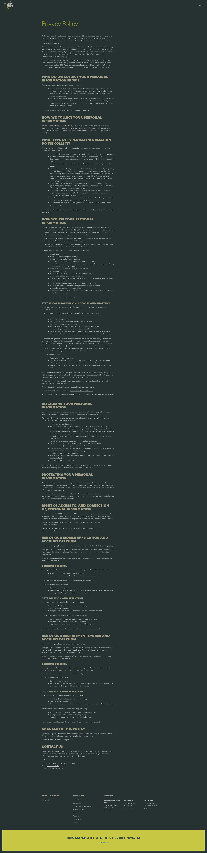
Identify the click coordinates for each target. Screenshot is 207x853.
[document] (103, 426)
